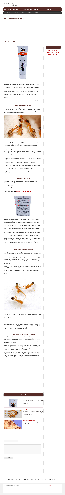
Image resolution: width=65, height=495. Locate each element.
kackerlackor (15, 9)
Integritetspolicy (6, 490)
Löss (31, 9)
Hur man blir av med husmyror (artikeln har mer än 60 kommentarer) (17, 463)
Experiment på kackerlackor (19, 12)
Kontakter (37, 12)
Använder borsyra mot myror (9, 466)
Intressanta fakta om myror (52, 57)
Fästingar (47, 9)
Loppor (20, 9)
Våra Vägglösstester (8, 12)
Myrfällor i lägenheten (52, 54)
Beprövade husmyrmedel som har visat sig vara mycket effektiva (16, 460)
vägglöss (9, 9)
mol (28, 9)
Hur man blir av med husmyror (28, 409)
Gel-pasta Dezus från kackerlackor (29, 398)
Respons (49, 485)
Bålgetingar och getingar (39, 9)
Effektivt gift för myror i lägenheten (29, 420)
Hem (5, 9)
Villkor (10, 490)
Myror (25, 9)
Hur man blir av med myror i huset (53, 52)
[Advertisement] (32, 30)
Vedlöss (51, 9)
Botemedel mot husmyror (52, 50)
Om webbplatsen (30, 12)
